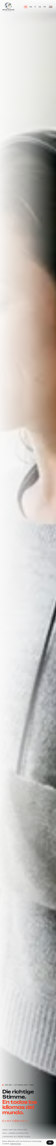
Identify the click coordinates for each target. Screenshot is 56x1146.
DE (26, 7)
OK (50, 1142)
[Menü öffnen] (50, 7)
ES (40, 7)
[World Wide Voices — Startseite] (8, 6)
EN (31, 7)
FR (45, 7)
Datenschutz (15, 1144)
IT (35, 7)
